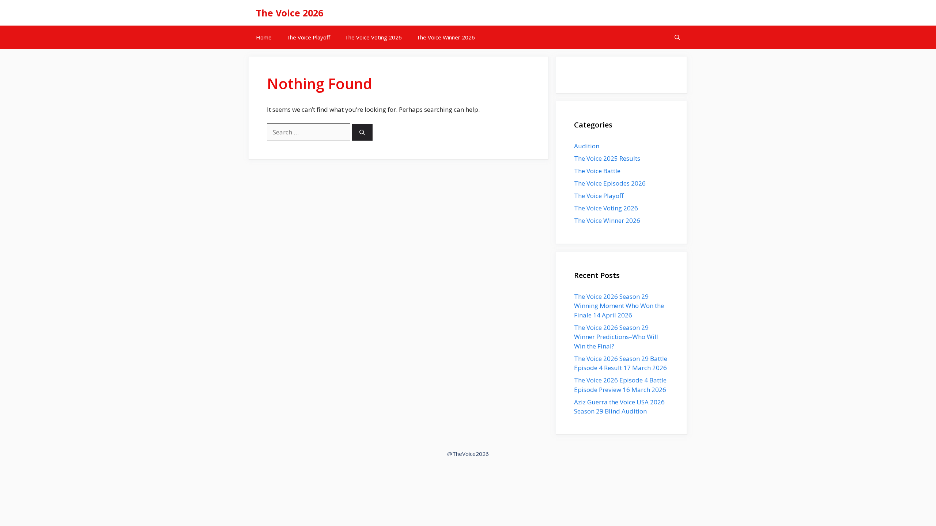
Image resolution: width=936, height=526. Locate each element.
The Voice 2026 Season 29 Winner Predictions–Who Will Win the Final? (616, 336)
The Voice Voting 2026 (373, 37)
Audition (586, 146)
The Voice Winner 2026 (445, 37)
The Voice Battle (597, 171)
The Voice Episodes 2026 (610, 183)
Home (264, 37)
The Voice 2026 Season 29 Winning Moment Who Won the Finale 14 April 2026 (619, 305)
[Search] (362, 132)
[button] (677, 37)
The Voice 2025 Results (607, 158)
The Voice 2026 (289, 13)
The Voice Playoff (308, 37)
